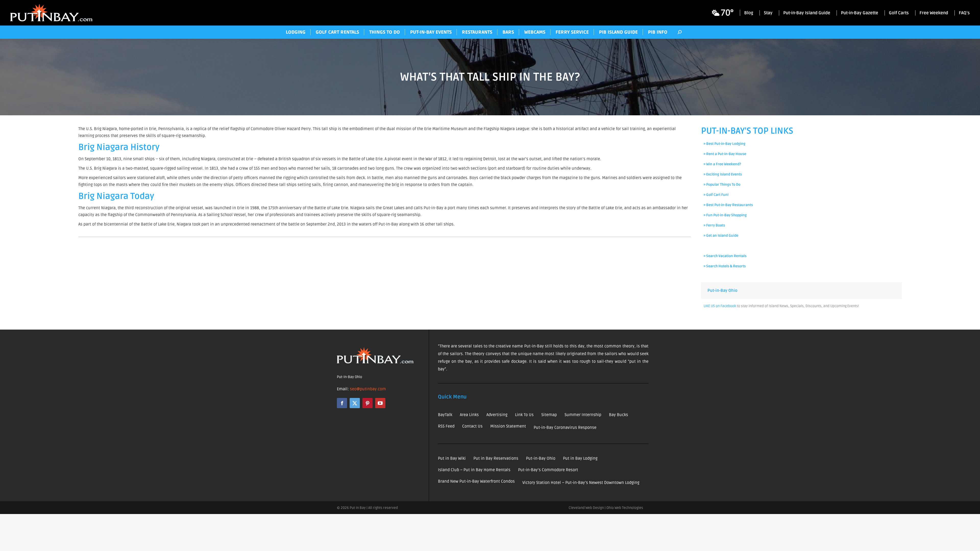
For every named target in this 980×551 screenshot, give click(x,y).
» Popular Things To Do (722, 184)
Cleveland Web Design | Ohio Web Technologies (606, 508)
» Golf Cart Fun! (716, 195)
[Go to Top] (972, 543)
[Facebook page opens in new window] (342, 403)
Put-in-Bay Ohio (722, 290)
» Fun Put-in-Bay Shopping (725, 215)
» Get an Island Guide (721, 235)
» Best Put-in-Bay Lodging (724, 144)
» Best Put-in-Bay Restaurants (728, 205)
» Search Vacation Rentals (725, 256)
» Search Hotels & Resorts (725, 266)
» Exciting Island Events (723, 174)
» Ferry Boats (714, 225)
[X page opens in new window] (355, 403)
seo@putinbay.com (368, 389)
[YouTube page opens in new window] (380, 403)
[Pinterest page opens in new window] (367, 403)
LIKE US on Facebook (720, 306)
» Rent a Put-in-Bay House (725, 154)
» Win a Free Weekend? (722, 164)
